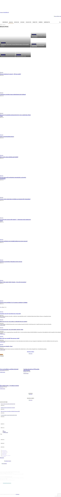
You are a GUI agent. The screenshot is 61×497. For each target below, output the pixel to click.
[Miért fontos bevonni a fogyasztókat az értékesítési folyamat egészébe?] (38, 33)
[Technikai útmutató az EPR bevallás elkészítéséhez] (34, 362)
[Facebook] (59, 10)
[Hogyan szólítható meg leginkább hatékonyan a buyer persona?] (16, 232)
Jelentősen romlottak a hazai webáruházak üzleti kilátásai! (13, 94)
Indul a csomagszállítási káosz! (7, 136)
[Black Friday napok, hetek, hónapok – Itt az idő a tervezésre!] (16, 273)
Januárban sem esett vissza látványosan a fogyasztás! (10, 313)
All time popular (5, 432)
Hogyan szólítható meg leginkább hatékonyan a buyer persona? (13, 241)
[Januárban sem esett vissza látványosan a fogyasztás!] (15, 37)
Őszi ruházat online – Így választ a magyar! (9, 385)
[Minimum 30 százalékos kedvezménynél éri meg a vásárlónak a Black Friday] (16, 106)
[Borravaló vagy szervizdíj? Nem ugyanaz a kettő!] (7, 52)
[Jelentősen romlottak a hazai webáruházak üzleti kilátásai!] (16, 85)
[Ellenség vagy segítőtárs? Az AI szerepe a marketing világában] (16, 293)
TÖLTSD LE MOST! (30, 351)
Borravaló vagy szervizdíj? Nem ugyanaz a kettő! (9, 338)
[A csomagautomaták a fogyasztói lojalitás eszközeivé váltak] (38, 42)
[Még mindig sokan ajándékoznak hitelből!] (16, 148)
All (3, 430)
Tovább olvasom (2, 317)
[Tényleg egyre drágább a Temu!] (23, 52)
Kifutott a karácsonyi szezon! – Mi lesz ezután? (10, 74)
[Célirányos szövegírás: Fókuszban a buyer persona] (16, 252)
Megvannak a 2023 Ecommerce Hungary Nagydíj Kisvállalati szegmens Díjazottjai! (12, 422)
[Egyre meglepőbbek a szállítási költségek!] (10, 362)
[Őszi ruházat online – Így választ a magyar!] (10, 379)
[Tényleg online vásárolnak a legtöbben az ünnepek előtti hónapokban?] (16, 190)
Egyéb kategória (2, 370)
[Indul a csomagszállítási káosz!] (16, 127)
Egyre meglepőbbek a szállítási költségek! (9, 369)
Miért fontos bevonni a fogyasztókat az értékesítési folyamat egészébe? (13, 321)
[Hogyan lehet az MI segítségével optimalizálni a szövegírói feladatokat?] (16, 168)
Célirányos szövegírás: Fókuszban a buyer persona (11, 261)
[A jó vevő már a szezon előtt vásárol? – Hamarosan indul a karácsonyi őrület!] (16, 210)
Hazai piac (3, 42)
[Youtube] (60, 10)
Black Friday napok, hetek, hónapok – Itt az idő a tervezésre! (13, 282)
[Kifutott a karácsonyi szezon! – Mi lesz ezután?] (16, 65)
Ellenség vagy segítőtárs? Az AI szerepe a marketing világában (13, 302)
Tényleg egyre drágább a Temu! (6, 346)
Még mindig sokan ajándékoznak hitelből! (9, 157)
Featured (4, 431)
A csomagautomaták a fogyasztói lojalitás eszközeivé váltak (11, 329)
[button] (60, 22)
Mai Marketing (17, 494)
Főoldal (1, 24)
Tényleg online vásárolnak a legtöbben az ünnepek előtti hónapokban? (15, 199)
